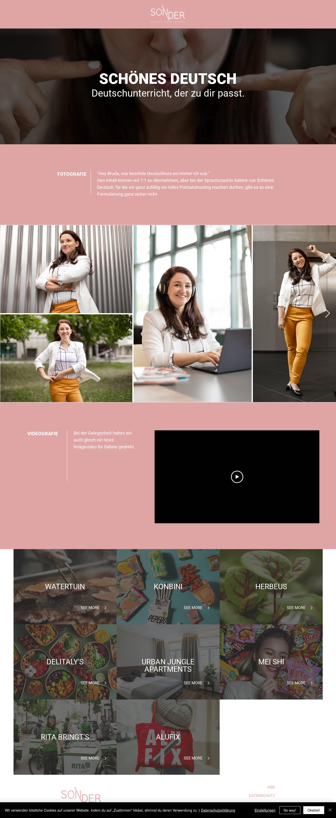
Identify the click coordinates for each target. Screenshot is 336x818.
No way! (290, 810)
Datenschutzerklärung (218, 810)
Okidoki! (313, 810)
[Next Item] (327, 313)
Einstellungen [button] (265, 810)
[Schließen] (330, 810)
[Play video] (237, 477)
